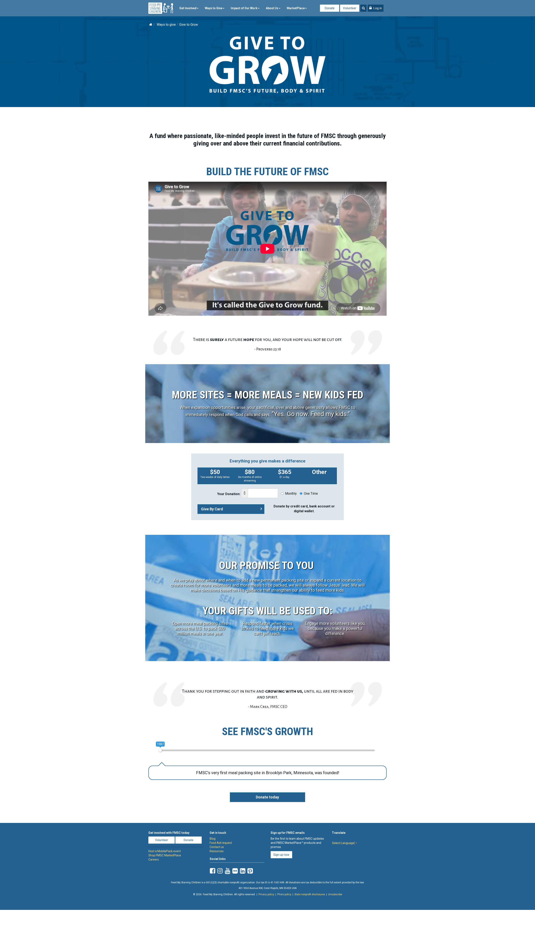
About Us (272, 8)
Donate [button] (188, 840)
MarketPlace (296, 8)
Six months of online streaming (250, 475)
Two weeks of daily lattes (215, 474)
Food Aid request (221, 842)
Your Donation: (228, 494)
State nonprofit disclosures (309, 894)
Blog (212, 838)
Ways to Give (213, 8)
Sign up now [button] (281, 854)
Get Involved (187, 8)
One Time (311, 494)
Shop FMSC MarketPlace (164, 855)
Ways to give (166, 25)
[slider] (160, 750)
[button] (375, 8)
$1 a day (284, 474)
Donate (330, 8)
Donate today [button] (267, 797)
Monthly (291, 494)
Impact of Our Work (244, 8)
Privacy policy (266, 894)
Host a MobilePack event (164, 851)
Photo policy (284, 894)
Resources (217, 851)
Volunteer (349, 8)
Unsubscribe (335, 894)
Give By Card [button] (212, 509)
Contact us (217, 847)
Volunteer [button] (161, 840)
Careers (153, 859)
